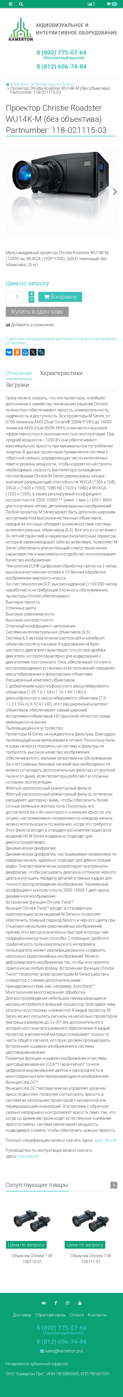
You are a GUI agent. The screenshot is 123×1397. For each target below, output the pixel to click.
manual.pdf (28, 1156)
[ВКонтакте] (9, 352)
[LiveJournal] (41, 352)
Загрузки (17, 385)
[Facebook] (56, 1303)
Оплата (77, 1315)
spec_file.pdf (105, 1140)
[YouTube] (80, 1303)
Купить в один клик (37, 311)
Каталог (22, 84)
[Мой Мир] (25, 352)
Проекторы (44, 84)
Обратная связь (50, 1315)
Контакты (97, 1315)
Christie (67, 84)
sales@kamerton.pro (63, 1351)
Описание (19, 373)
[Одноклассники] (17, 352)
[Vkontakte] (43, 1303)
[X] (33, 352)
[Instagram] (67, 1303)
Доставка (22, 1315)
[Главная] (7, 84)
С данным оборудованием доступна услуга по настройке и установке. (61, 340)
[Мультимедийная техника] (61, 29)
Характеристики (61, 373)
